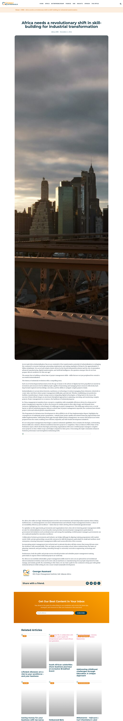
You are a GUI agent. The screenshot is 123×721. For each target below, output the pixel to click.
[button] (87, 583)
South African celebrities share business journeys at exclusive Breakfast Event (60, 668)
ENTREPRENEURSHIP (57, 3)
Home (17, 10)
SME (74, 3)
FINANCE (68, 3)
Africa (53, 32)
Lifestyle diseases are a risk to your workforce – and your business (32, 674)
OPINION (87, 3)
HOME (41, 3)
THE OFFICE (95, 3)
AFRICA (47, 3)
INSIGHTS (80, 3)
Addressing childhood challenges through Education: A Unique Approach (87, 672)
